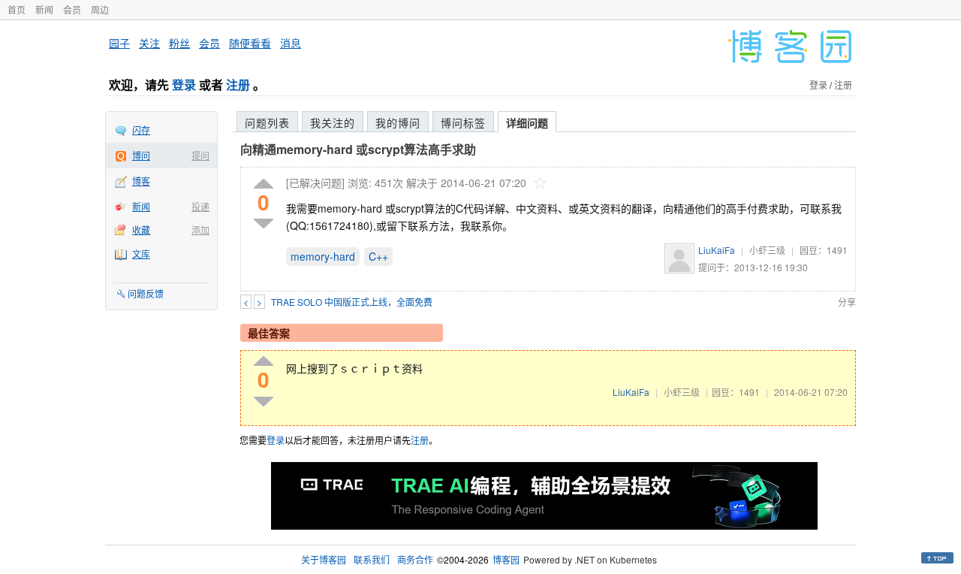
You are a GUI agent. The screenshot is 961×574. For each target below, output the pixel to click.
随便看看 (250, 42)
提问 (200, 155)
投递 (200, 206)
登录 (184, 84)
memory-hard (323, 256)
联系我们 (372, 559)
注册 (238, 84)
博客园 (506, 559)
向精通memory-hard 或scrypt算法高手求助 (358, 149)
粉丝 (179, 42)
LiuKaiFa (716, 249)
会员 (72, 9)
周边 (100, 9)
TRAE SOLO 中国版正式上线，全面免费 (351, 301)
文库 (141, 253)
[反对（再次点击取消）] (264, 223)
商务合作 (415, 559)
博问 (141, 155)
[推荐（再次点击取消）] (264, 184)
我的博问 (397, 122)
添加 (200, 229)
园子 (119, 42)
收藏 (141, 229)
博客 (141, 180)
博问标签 (463, 122)
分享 (847, 301)
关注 (149, 42)
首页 (17, 9)
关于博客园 (323, 559)
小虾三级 (767, 249)
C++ (378, 256)
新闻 (44, 9)
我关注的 (332, 122)
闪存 (141, 129)
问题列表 (267, 122)
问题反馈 (146, 293)
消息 (290, 42)
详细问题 (527, 122)
